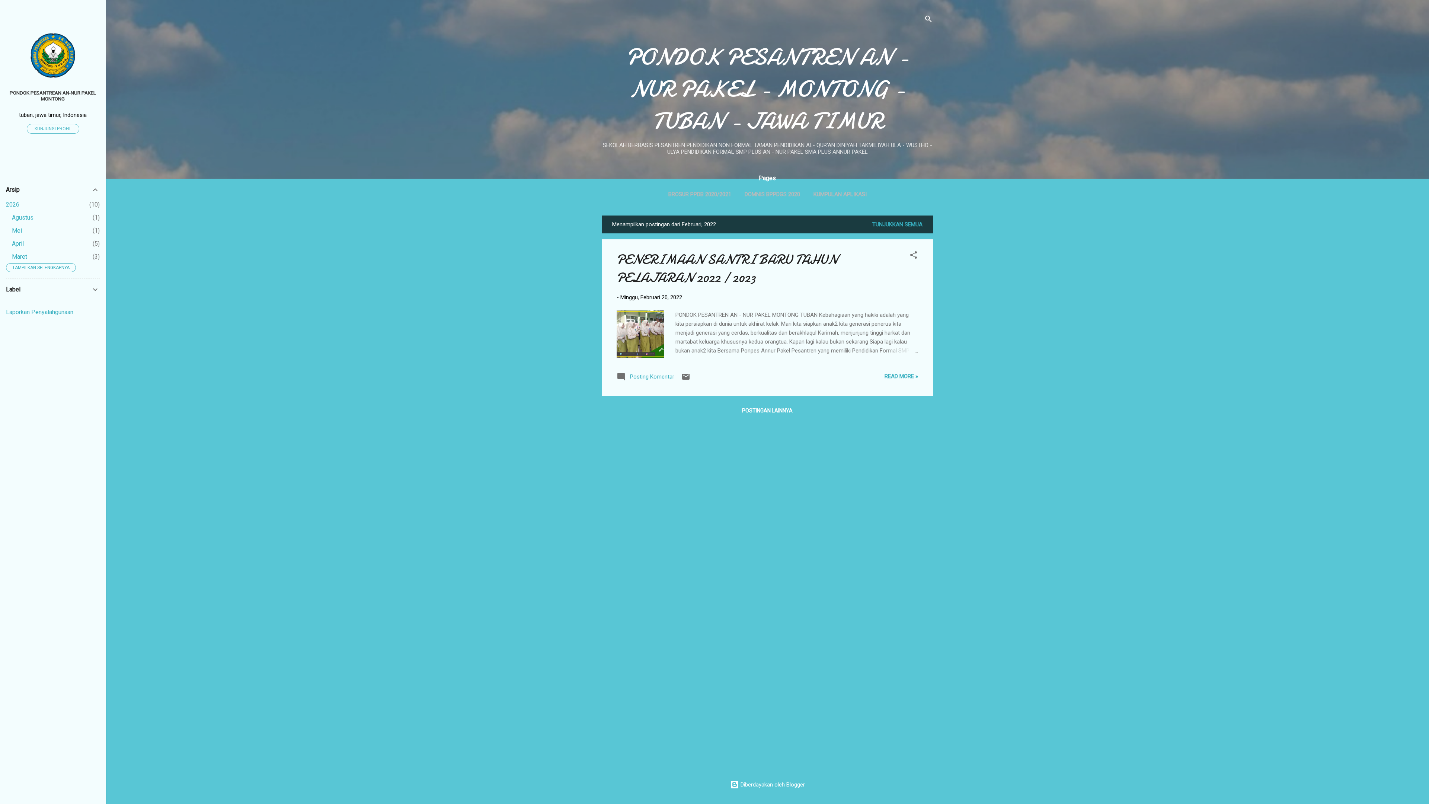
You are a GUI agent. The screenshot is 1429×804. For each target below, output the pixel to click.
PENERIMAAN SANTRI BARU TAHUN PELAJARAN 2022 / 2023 (727, 269)
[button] (913, 256)
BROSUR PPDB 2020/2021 (699, 194)
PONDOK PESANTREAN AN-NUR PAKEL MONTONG (53, 96)
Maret (19, 256)
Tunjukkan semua (897, 224)
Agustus (22, 217)
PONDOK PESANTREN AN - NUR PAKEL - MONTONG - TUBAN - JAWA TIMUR (767, 89)
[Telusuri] (928, 20)
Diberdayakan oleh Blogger (772, 784)
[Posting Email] (685, 379)
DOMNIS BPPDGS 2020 (772, 194)
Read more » (901, 376)
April (18, 243)
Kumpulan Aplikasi (840, 194)
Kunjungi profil (53, 128)
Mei (17, 230)
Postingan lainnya (767, 411)
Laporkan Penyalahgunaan (39, 312)
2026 (12, 204)
